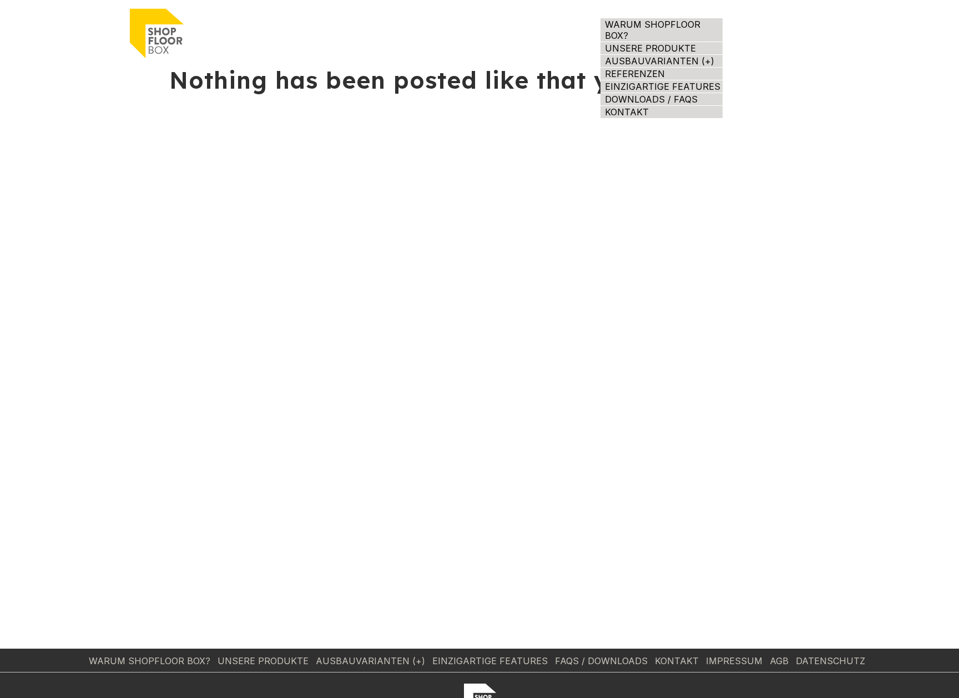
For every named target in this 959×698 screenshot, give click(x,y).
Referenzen (635, 73)
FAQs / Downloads (601, 660)
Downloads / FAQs (651, 99)
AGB (779, 660)
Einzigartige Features (662, 86)
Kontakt (627, 112)
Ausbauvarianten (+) (659, 61)
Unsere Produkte (650, 48)
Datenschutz (830, 660)
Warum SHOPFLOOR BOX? (652, 30)
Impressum (734, 660)
